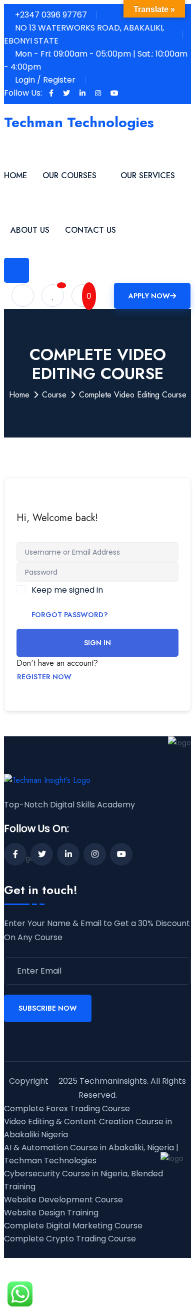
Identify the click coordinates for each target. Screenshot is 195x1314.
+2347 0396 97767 (51, 15)
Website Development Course (63, 1199)
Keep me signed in (67, 590)
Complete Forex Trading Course (67, 1108)
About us (30, 230)
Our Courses (69, 175)
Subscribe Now (47, 1008)
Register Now (44, 677)
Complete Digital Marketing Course (73, 1225)
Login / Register (45, 80)
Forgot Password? (70, 615)
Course (54, 394)
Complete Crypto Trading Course (70, 1238)
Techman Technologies (79, 122)
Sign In (97, 643)
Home (15, 175)
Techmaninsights (113, 1081)
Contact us (90, 230)
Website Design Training (51, 1212)
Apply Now (149, 296)
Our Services (147, 175)
